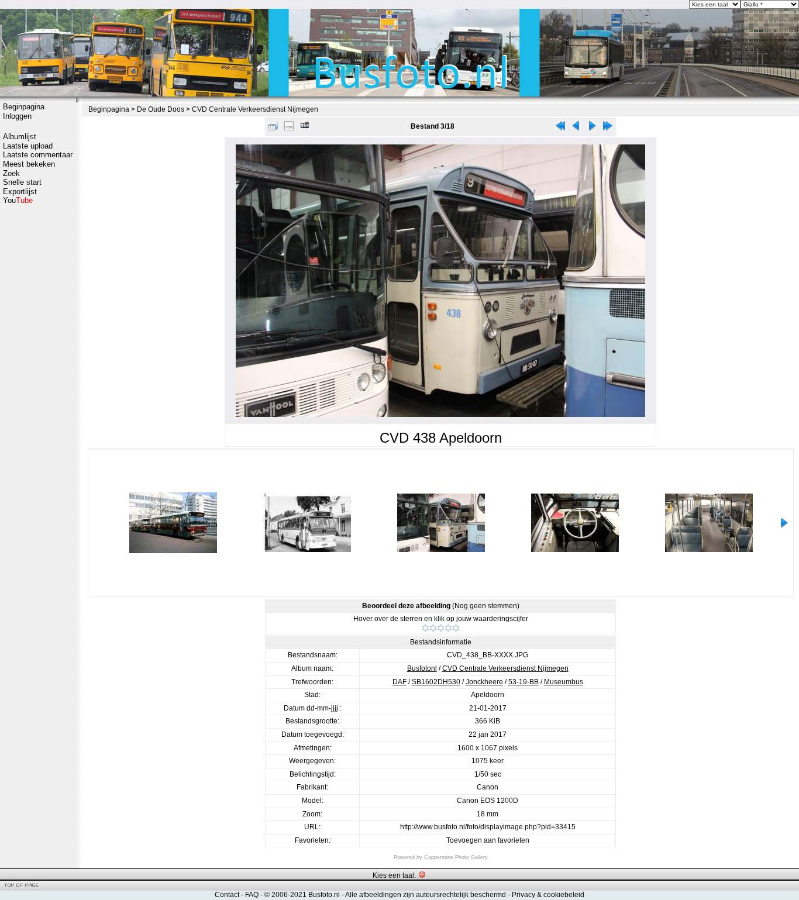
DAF (399, 682)
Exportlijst (20, 191)
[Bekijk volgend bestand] (592, 128)
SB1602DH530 (436, 682)
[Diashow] (304, 128)
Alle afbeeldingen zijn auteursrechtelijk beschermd (425, 895)
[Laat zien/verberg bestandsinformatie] (289, 128)
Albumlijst (19, 136)
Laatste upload (28, 146)
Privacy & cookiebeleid (548, 895)
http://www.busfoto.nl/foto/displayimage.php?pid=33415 (488, 827)
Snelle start (22, 182)
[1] (425, 628)
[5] (456, 628)
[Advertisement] (38, 390)
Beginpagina (23, 106)
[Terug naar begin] (560, 128)
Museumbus (563, 682)
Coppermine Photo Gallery (456, 857)
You (18, 200)
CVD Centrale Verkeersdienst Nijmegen (255, 109)
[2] (433, 628)
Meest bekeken (29, 164)
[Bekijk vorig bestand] (576, 128)
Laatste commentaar (38, 154)
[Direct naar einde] (607, 128)
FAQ (252, 895)
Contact (227, 895)
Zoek (11, 173)
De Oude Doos (160, 109)
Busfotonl (422, 668)
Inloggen (17, 116)
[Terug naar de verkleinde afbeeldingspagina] (273, 128)
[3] (441, 628)
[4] (448, 628)
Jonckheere (484, 682)
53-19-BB (523, 682)
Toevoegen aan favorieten (487, 840)
